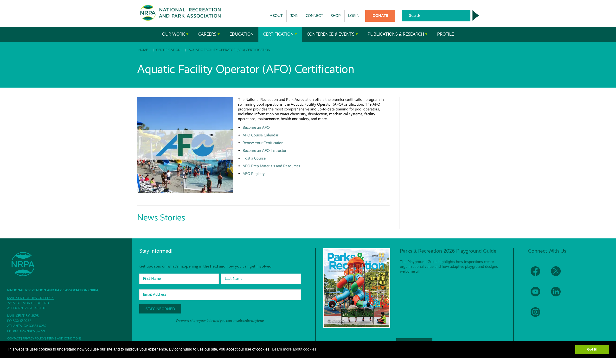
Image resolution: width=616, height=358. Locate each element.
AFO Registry (254, 173)
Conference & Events (330, 34)
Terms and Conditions (64, 338)
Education (242, 34)
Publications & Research (396, 34)
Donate (380, 15)
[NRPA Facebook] (538, 274)
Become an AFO (256, 127)
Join (294, 15)
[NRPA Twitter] (559, 274)
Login (353, 15)
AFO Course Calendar (260, 135)
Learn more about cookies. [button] (294, 349)
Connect (314, 15)
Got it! (592, 349)
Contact (13, 338)
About (276, 15)
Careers (207, 34)
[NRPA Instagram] (538, 315)
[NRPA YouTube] (538, 295)
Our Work (173, 34)
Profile (445, 34)
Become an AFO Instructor (264, 150)
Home (143, 50)
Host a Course (254, 158)
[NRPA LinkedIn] (559, 295)
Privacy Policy (34, 338)
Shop (336, 15)
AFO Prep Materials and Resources (271, 166)
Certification (278, 34)
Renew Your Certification (263, 143)
